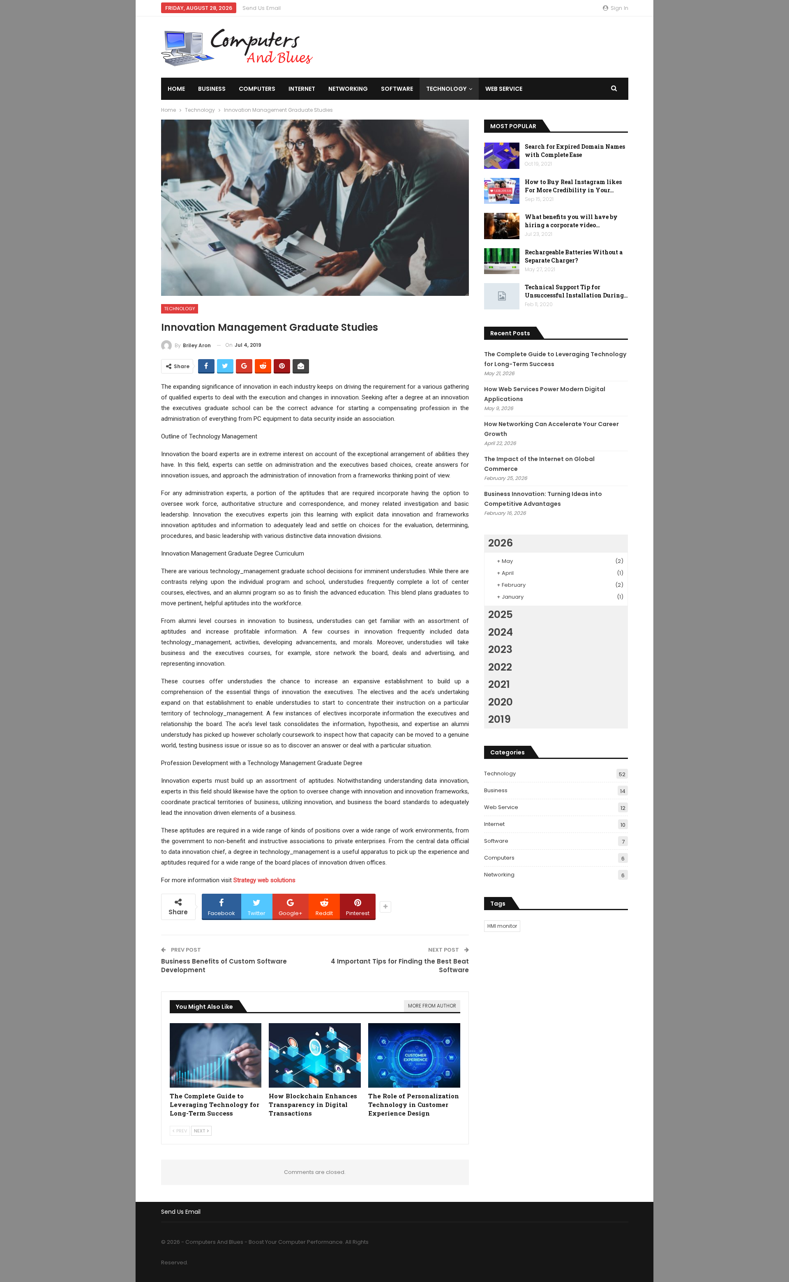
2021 (499, 684)
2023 (500, 649)
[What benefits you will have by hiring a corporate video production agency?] (501, 226)
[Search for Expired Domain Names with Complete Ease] (501, 156)
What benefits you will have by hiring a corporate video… (571, 221)
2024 (500, 632)
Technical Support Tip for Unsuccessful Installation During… (576, 291)
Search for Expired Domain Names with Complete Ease (575, 151)
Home (176, 89)
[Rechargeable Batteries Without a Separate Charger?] (501, 261)
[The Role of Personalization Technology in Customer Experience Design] (414, 1055)
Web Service (503, 89)
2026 (500, 543)
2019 (499, 719)
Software (397, 89)
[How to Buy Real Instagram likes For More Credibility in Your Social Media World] (501, 191)
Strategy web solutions (264, 880)
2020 (500, 702)
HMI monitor (502, 925)
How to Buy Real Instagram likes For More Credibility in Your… (573, 186)
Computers (257, 89)
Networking (348, 89)
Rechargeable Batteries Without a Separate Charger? (574, 256)
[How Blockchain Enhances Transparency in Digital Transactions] (315, 1055)
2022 (500, 667)
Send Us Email (261, 8)
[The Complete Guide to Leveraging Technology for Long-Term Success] (216, 1055)
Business (212, 89)
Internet (301, 89)
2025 (500, 614)
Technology (446, 89)
